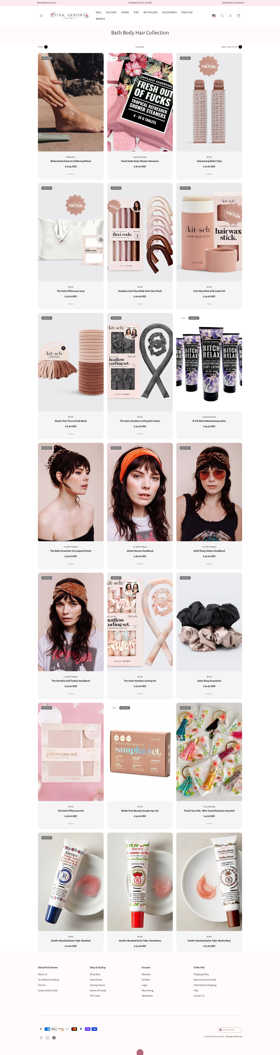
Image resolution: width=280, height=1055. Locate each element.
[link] (230, 15)
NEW (98, 12)
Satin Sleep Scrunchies (209, 681)
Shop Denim (96, 980)
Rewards (146, 974)
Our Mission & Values (48, 980)
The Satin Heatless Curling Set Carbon (140, 421)
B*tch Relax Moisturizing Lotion (209, 421)
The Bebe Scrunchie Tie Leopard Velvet (70, 551)
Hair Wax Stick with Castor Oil (209, 291)
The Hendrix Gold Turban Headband (71, 681)
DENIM (125, 12)
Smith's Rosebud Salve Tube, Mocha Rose (209, 940)
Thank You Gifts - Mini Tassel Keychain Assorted (209, 811)
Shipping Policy (201, 974)
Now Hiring (147, 990)
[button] (41, 15)
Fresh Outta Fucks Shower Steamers (140, 161)
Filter (40, 47)
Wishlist (146, 980)
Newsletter (147, 996)
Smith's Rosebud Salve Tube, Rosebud (70, 940)
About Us (42, 974)
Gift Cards (95, 996)
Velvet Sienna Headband (140, 551)
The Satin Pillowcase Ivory (71, 291)
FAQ (196, 990)
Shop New (95, 974)
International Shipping (205, 985)
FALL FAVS (111, 12)
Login (144, 985)
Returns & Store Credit (205, 980)
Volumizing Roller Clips (209, 161)
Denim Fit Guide (98, 990)
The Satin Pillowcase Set (71, 811)
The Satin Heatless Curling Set (140, 681)
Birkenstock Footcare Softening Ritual (71, 161)
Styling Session (97, 985)
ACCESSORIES (169, 12)
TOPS (136, 12)
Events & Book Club (47, 990)
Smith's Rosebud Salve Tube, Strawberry (140, 940)
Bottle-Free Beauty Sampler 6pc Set (140, 811)
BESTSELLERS (151, 12)
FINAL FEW (187, 12)
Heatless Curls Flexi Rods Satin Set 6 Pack (140, 291)
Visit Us (42, 985)
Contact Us (199, 996)
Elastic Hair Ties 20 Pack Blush (71, 421)
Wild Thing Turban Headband (209, 551)
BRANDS (100, 19)
